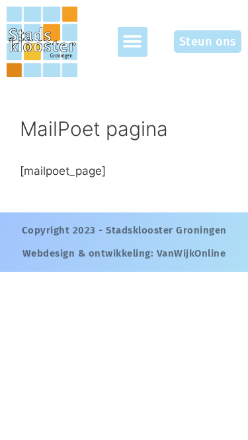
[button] (132, 42)
